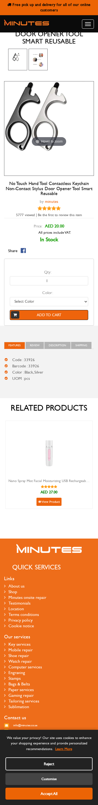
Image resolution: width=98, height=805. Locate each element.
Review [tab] (34, 345)
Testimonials (19, 603)
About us (16, 586)
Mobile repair (20, 649)
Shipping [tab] (81, 345)
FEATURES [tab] (14, 345)
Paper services (21, 689)
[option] (17, 59)
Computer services (25, 666)
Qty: (47, 272)
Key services (19, 644)
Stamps (14, 678)
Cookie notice (21, 625)
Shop (12, 591)
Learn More (63, 749)
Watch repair (20, 661)
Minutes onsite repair (27, 597)
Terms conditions (23, 614)
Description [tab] (57, 345)
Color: (47, 292)
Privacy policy (20, 620)
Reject (49, 763)
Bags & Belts (19, 684)
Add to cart (49, 315)
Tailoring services (23, 701)
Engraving (16, 672)
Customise (49, 779)
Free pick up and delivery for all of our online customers (51, 7)
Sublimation (18, 706)
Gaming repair (21, 695)
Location (16, 608)
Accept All (49, 793)
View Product (50, 502)
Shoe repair (18, 655)
